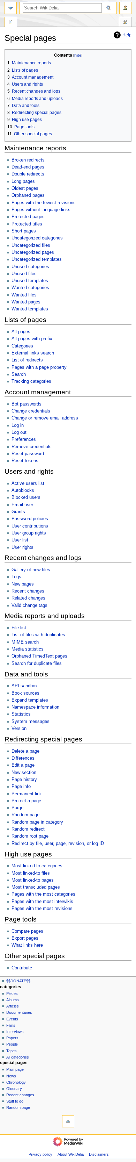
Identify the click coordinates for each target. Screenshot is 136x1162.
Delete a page (25, 751)
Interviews (15, 1032)
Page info (21, 786)
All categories (17, 1057)
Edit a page (23, 765)
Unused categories (30, 266)
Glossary (14, 1088)
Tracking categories (31, 381)
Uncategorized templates (37, 259)
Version (19, 728)
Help (126, 35)
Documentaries (19, 1012)
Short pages (24, 231)
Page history (24, 779)
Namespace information (35, 707)
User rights (22, 547)
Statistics (21, 714)
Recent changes (28, 591)
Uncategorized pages (33, 252)
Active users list (28, 483)
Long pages (23, 181)
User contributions (30, 526)
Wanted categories (30, 287)
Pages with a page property (39, 367)
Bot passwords (26, 404)
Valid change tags (29, 605)
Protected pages (28, 216)
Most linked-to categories (37, 865)
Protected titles (27, 224)
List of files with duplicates (38, 634)
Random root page (30, 836)
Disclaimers (99, 1154)
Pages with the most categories (43, 894)
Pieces (12, 993)
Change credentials (31, 411)
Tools (125, 22)
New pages (23, 584)
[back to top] (68, 1121)
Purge (17, 807)
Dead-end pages (28, 167)
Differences (23, 758)
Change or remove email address (45, 418)
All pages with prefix (32, 338)
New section (24, 772)
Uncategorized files (31, 245)
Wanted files (24, 295)
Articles (12, 1006)
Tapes (11, 1051)
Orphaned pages (28, 195)
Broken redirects (28, 160)
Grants (18, 511)
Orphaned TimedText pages (39, 656)
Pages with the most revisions (42, 908)
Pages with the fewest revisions (44, 202)
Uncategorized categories (37, 238)
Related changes (28, 598)
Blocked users (26, 497)
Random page (25, 814)
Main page (15, 1069)
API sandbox (25, 685)
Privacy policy (40, 1154)
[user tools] (125, 8)
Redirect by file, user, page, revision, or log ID (58, 843)
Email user (22, 504)
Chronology (16, 1082)
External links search (33, 353)
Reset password (28, 453)
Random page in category (37, 822)
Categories (22, 346)
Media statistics (28, 649)
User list (20, 540)
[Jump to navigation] (11, 8)
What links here (27, 945)
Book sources (25, 693)
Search (19, 374)
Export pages (25, 938)
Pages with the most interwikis (42, 901)
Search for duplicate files (37, 663)
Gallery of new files (31, 569)
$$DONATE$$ (18, 981)
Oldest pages (25, 188)
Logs (16, 576)
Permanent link (27, 793)
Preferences (24, 439)
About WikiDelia (71, 1154)
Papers (12, 1038)
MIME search (25, 642)
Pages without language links (41, 209)
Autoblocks (23, 490)
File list (19, 627)
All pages (21, 331)
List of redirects (27, 360)
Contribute (22, 968)
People (12, 1044)
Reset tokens (25, 460)
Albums (12, 1000)
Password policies (30, 518)
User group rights (29, 533)
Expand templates (30, 700)
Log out (19, 432)
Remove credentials (32, 446)
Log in (18, 425)
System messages (31, 721)
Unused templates (30, 280)
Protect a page (26, 800)
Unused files (24, 273)
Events (12, 1019)
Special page (11, 22)
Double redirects (28, 174)
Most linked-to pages (33, 880)
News (11, 1076)
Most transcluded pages (36, 887)
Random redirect (28, 829)
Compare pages (27, 931)
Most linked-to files (31, 873)
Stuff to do (14, 1101)
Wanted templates (30, 309)
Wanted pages (26, 302)
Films (10, 1025)
